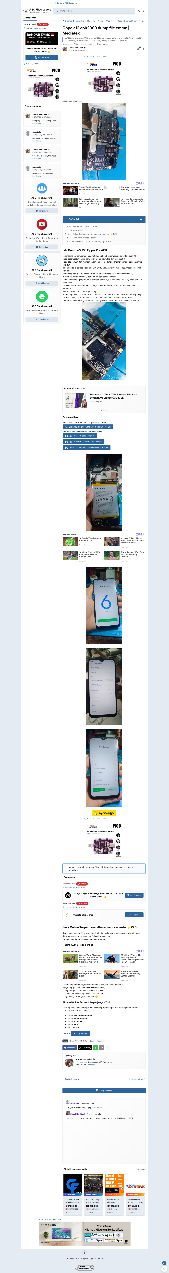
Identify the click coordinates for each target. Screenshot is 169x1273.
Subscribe (43, 247)
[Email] (101, 1047)
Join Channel (43, 283)
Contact (93, 1259)
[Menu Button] (144, 10)
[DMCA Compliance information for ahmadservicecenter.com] (84, 1270)
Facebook (91, 1065)
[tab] (101, 410)
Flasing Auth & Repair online (83, 237)
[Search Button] (56, 10)
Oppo (92, 1041)
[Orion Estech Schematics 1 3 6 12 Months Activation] (135, 1183)
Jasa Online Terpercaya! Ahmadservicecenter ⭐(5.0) (92, 234)
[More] (107, 1047)
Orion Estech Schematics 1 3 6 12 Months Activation (135, 1201)
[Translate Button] (139, 10)
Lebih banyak (140, 1170)
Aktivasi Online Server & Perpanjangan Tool (91, 241)
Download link (77, 230)
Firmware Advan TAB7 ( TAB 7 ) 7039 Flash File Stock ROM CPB (115, 396)
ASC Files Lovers (71, 3)
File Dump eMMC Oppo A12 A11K (82, 226)
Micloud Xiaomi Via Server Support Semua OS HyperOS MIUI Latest (93, 1201)
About (100, 1259)
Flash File (83, 1041)
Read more (36, 123)
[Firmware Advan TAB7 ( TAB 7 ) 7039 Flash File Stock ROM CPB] (76, 401)
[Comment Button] (138, 49)
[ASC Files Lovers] (25, 10)
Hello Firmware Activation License (114, 1201)
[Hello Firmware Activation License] (114, 1183)
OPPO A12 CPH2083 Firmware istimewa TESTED (89, 448)
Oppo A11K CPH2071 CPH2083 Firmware (85, 442)
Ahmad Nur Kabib (75, 48)
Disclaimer (70, 1259)
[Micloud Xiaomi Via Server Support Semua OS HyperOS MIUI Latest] (93, 1183)
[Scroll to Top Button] (84, 1252)
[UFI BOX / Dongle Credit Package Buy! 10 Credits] (72, 1183)
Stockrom (100, 1041)
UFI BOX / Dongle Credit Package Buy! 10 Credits (72, 1201)
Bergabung (43, 211)
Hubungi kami (82, 1034)
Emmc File (73, 1041)
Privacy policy (82, 1259)
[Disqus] (104, 1130)
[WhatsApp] (95, 1047)
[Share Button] (143, 49)
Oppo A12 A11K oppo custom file (82, 436)
